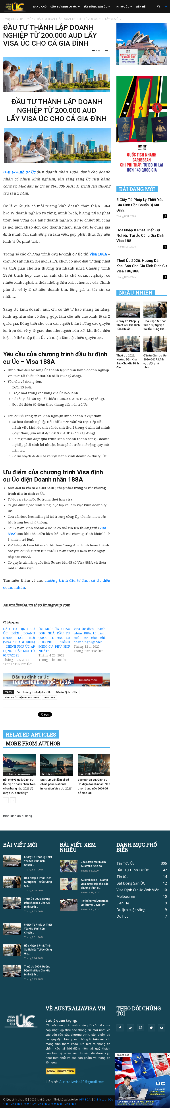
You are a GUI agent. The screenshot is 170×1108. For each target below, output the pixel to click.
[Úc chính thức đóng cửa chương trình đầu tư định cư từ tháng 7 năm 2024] (142, 1080)
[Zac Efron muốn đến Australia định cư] (68, 866)
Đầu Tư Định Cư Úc (63, 6)
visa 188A (49, 697)
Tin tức (122, 876)
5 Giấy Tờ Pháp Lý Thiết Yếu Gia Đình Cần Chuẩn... (128, 325)
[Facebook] (120, 1027)
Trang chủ (38, 6)
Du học (122, 916)
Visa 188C (17, 1104)
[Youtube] (161, 1027)
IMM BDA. (85, 1099)
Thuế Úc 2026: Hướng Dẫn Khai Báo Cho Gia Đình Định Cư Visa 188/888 (141, 265)
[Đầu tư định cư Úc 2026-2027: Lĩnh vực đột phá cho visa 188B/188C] (155, 344)
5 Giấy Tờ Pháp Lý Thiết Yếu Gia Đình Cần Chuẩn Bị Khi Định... (139, 204)
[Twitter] (151, 1027)
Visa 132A (30, 1104)
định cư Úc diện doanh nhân (22, 697)
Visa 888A (44, 1104)
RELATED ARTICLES (31, 734)
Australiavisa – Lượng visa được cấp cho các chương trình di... (94, 883)
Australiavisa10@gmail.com (81, 1081)
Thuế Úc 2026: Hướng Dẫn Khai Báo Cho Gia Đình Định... (37, 902)
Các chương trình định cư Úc (34, 692)
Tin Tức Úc (121, 6)
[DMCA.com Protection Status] (60, 1071)
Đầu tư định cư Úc (66, 692)
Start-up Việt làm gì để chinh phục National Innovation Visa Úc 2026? (56, 784)
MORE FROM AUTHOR (33, 743)
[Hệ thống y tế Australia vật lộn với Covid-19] (68, 905)
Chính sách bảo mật (106, 1099)
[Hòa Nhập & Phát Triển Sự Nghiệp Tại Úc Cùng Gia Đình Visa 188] (155, 310)
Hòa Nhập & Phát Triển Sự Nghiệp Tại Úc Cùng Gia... (155, 325)
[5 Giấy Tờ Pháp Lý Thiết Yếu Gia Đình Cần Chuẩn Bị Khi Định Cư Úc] (128, 310)
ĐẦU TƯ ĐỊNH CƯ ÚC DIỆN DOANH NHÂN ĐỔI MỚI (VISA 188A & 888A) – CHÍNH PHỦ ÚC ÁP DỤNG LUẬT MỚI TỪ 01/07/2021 (19, 642)
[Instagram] (140, 1027)
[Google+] (130, 1027)
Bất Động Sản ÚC (95, 6)
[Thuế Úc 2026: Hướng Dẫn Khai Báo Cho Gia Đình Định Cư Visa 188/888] (128, 344)
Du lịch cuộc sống (130, 909)
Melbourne (125, 896)
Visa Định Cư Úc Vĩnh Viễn (137, 889)
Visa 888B (57, 1104)
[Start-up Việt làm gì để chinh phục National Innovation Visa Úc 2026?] (56, 765)
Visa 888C (71, 1104)
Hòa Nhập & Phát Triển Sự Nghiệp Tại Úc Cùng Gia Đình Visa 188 (140, 235)
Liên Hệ (140, 6)
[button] (160, 6)
